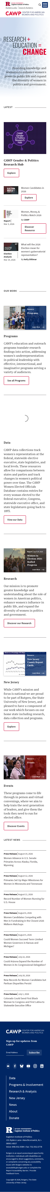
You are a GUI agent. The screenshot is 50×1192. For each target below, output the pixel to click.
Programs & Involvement (26, 1085)
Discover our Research (19, 623)
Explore (11, 172)
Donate (14, 1118)
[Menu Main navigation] (45, 5)
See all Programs (16, 380)
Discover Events (16, 826)
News (13, 1104)
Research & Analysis (23, 1091)
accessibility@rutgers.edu (16, 1167)
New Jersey (17, 1098)
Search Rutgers (26, 7)
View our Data (14, 519)
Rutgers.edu (11, 7)
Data (12, 1078)
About (13, 1111)
